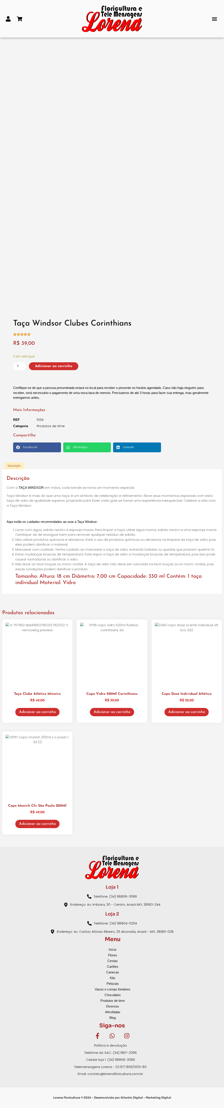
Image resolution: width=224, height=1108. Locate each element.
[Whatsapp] (112, 1036)
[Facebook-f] (97, 1036)
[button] (214, 19)
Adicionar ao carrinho (53, 366)
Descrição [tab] (14, 466)
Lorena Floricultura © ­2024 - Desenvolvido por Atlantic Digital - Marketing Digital (112, 1097)
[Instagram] (127, 1036)
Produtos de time (51, 426)
